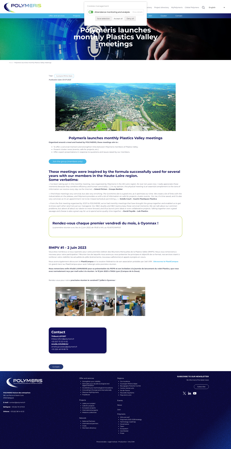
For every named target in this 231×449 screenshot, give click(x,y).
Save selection (103, 18)
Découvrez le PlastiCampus (165, 261)
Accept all (118, 18)
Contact (178, 16)
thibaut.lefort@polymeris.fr (62, 339)
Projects (76, 16)
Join (150, 16)
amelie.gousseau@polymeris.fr (64, 347)
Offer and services (56, 16)
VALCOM (131, 442)
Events (120, 400)
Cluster (164, 16)
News (11, 62)
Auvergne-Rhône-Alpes (64, 76)
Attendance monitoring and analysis (112, 12)
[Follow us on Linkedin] (188, 393)
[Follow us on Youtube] (193, 393)
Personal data (101, 442)
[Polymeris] (22, 7)
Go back (56, 367)
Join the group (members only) (68, 161)
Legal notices (112, 442)
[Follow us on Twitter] (183, 393)
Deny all (130, 18)
